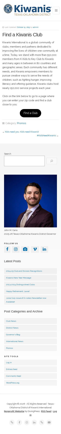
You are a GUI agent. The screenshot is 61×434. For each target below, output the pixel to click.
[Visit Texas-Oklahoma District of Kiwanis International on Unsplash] (25, 250)
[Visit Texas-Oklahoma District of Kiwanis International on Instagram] (15, 250)
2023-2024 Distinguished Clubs (20, 284)
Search (7, 154)
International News (14, 341)
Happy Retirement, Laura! (18, 291)
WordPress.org (12, 383)
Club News (11, 321)
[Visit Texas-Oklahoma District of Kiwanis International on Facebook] (7, 250)
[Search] (51, 161)
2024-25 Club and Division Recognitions (24, 271)
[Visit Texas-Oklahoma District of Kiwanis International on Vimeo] (35, 250)
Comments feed (13, 376)
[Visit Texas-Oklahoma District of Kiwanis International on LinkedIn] (44, 250)
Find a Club (31, 113)
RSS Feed (46, 411)
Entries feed (11, 369)
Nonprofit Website (14, 411)
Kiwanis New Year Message (18, 278)
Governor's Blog (13, 334)
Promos (21, 123)
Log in (9, 362)
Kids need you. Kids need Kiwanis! (22, 132)
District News (12, 328)
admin (35, 27)
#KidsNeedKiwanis (46, 135)
